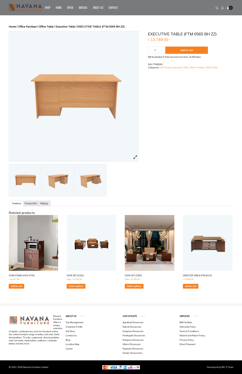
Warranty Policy (188, 326)
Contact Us (71, 335)
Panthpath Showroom (134, 335)
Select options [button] (76, 286)
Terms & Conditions (189, 331)
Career (69, 348)
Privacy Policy (187, 340)
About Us (98, 8)
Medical (83, 8)
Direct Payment (187, 344)
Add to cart (186, 50)
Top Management (74, 322)
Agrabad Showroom (133, 322)
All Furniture (166, 67)
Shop (47, 8)
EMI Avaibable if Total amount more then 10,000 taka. (174, 57)
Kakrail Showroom (132, 326)
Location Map (72, 344)
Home (59, 8)
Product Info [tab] (31, 203)
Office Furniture (27, 26)
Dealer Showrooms (132, 353)
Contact (113, 8)
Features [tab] (16, 203)
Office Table (46, 26)
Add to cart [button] (16, 286)
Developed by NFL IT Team (220, 367)
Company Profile (74, 326)
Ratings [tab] (44, 203)
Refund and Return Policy (192, 335)
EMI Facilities (186, 322)
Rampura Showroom (133, 340)
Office (70, 8)
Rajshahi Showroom (133, 348)
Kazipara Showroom (133, 331)
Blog (68, 340)
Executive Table (65, 26)
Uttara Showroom (132, 344)
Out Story (70, 331)
